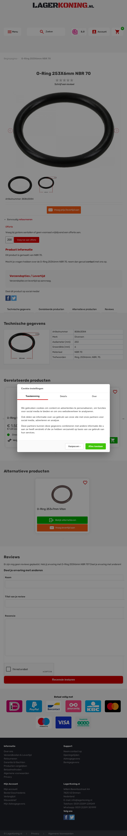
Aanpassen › (74, 446)
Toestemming (33, 396)
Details (63, 396)
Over (94, 396)
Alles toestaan (95, 446)
